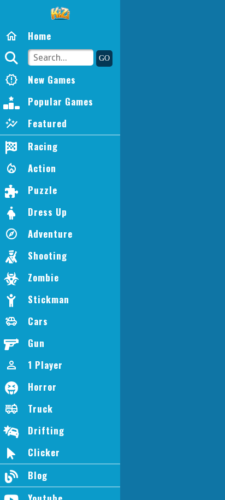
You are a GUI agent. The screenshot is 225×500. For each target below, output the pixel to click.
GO (104, 58)
